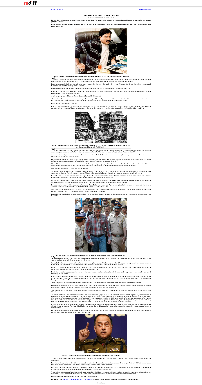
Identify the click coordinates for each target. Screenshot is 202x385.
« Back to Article (57, 9)
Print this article (145, 9)
